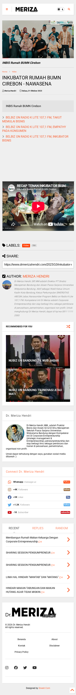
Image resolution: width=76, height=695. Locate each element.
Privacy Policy (21, 652)
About (54, 639)
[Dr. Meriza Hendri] (26, 10)
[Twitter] (25, 668)
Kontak (21, 645)
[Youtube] (34, 668)
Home (4, 72)
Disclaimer (54, 645)
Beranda (22, 639)
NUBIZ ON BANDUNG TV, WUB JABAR (34, 360)
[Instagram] (6, 668)
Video (14, 72)
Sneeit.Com (44, 688)
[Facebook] (16, 668)
